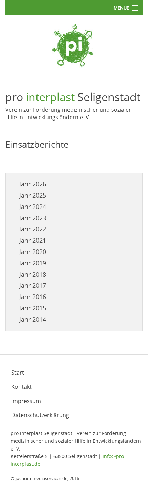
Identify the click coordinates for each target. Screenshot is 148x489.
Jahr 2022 (32, 229)
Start (17, 372)
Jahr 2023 (32, 218)
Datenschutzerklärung (40, 415)
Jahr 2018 (32, 274)
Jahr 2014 (32, 319)
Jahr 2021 (32, 240)
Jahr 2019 (32, 263)
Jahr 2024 (32, 206)
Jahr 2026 (32, 184)
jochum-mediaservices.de (41, 478)
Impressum (26, 401)
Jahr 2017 (32, 285)
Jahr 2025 (32, 195)
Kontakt (21, 386)
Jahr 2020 (32, 251)
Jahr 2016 (32, 296)
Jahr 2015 (32, 308)
